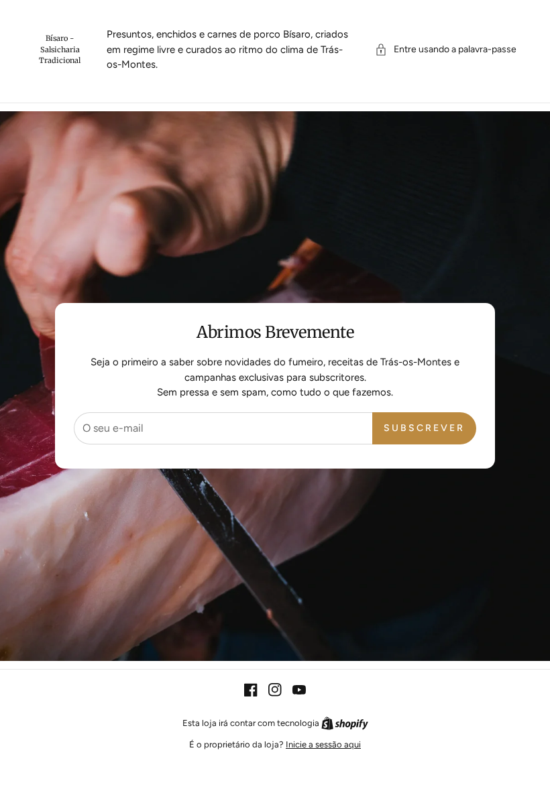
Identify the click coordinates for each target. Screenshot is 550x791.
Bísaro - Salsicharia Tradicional (59, 49)
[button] (445, 49)
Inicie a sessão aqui (323, 744)
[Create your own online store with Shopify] (344, 723)
